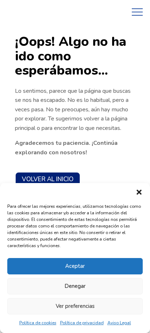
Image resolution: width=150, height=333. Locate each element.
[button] (139, 192)
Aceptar (75, 266)
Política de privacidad (82, 323)
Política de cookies (37, 323)
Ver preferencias (75, 306)
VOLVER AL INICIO (48, 179)
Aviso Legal (119, 323)
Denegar (75, 286)
